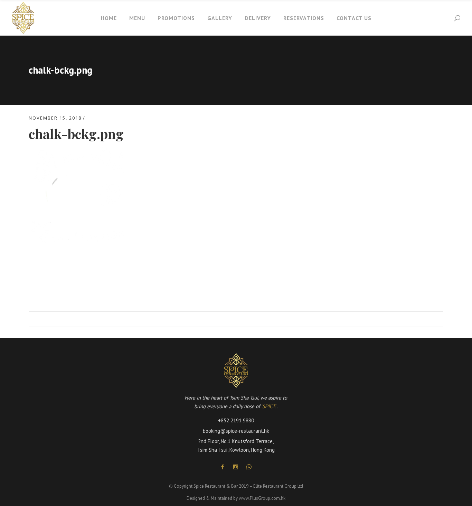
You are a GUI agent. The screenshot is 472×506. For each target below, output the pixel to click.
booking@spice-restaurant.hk (236, 431)
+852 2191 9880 (236, 420)
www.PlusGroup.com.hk (262, 498)
